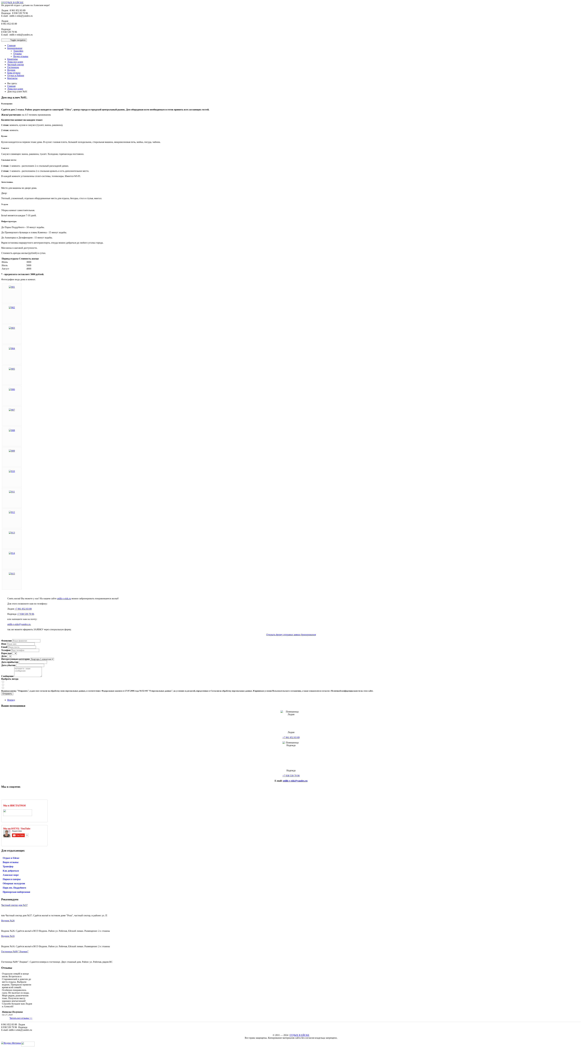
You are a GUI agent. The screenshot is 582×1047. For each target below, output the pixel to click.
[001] (12, 287)
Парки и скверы (12, 879)
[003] (12, 328)
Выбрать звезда (9, 679)
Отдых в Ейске (11, 858)
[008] (12, 430)
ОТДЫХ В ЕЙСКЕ (299, 1035)
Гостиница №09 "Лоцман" (14, 951)
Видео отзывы (20, 56)
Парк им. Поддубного (14, 887)
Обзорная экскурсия (14, 883)
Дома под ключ (15, 62)
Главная (11, 45)
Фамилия (6, 640)
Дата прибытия (9, 662)
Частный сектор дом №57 (14, 905)
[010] (12, 471)
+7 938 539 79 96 (25, 614)
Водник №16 (8, 936)
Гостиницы (13, 67)
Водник (11, 70)
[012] (12, 512)
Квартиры (12, 59)
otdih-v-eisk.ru (64, 598)
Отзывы (17, 53)
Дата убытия (8, 665)
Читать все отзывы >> (21, 1018)
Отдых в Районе (15, 75)
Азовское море (11, 875)
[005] (12, 369)
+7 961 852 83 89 (23, 609)
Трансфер (18, 51)
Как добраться (11, 870)
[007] (12, 410)
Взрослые (6, 653)
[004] (12, 348)
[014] (12, 553)
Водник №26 (8, 920)
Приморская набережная (16, 892)
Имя (3, 644)
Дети (4, 656)
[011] (12, 491)
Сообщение (7, 676)
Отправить (7, 694)
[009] (12, 450)
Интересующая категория (15, 659)
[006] (12, 389)
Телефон (5, 650)
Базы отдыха (13, 72)
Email (4, 647)
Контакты (12, 78)
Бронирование (14, 48)
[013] (12, 532)
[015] (12, 573)
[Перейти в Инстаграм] (17, 815)
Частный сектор (15, 64)
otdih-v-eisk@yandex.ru (18, 624)
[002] (12, 307)
